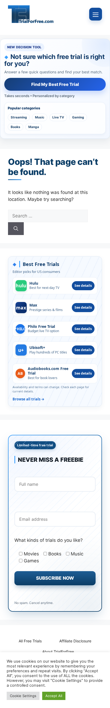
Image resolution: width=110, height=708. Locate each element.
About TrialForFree (58, 651)
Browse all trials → (28, 399)
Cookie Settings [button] (23, 696)
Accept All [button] (53, 696)
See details (83, 285)
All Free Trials (30, 641)
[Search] (16, 228)
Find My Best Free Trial (55, 84)
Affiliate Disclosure (75, 641)
